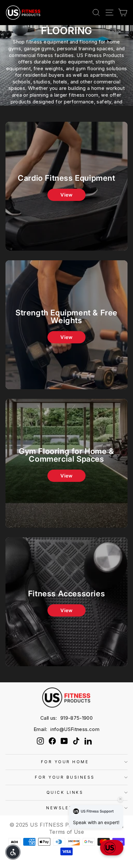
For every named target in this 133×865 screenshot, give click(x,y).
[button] (111, 847)
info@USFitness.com (74, 729)
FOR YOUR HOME (65, 762)
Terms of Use (66, 832)
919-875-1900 (76, 718)
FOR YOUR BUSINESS (65, 777)
